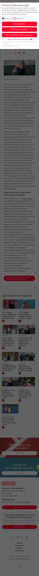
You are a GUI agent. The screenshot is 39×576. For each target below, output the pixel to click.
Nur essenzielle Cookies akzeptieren (19, 35)
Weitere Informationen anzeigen (18, 39)
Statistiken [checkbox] (19, 18)
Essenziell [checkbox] (8, 18)
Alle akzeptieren (20, 24)
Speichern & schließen (19, 29)
